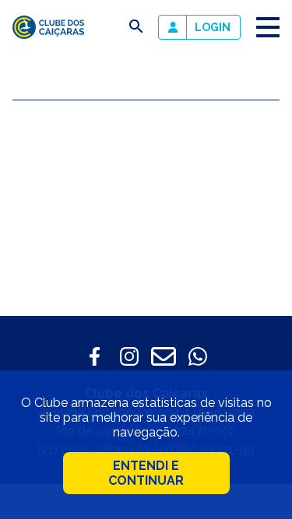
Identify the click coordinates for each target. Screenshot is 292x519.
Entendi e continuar (146, 473)
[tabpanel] (146, 217)
